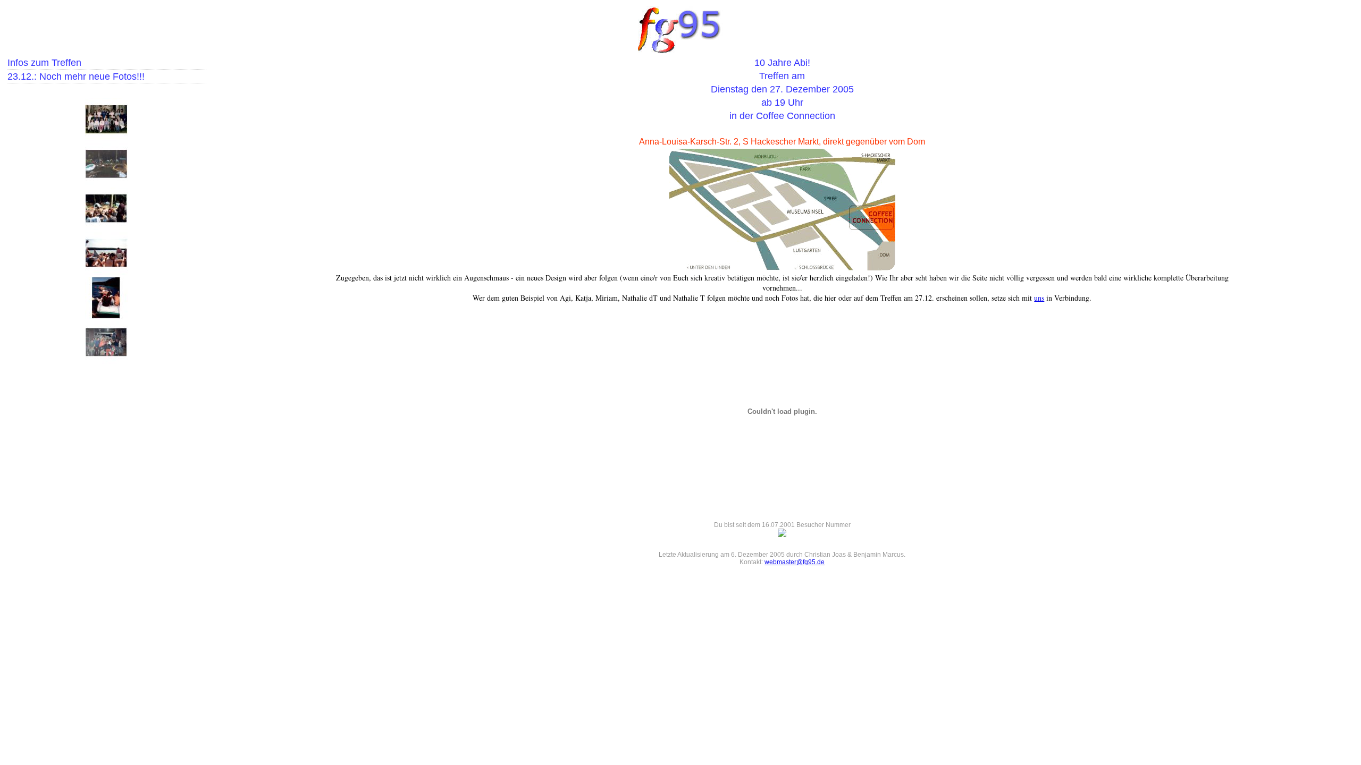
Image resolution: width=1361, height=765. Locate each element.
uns (1039, 298)
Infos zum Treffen (44, 62)
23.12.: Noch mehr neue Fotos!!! (76, 76)
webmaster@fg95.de (794, 562)
